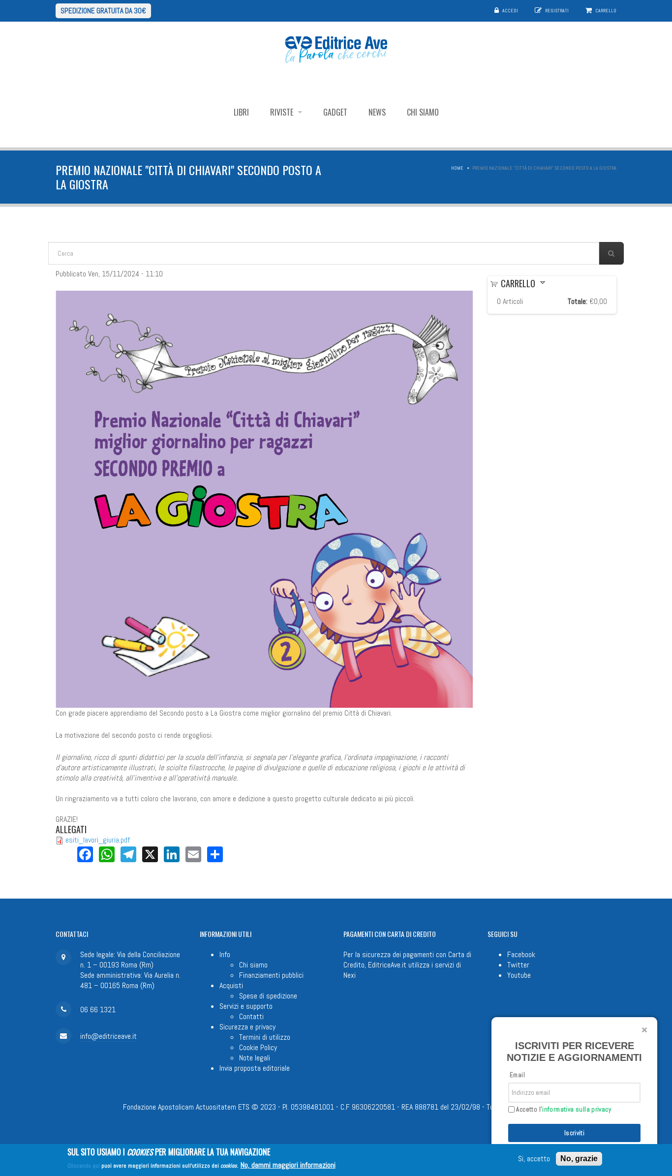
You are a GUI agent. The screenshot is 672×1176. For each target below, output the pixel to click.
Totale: (577, 301)
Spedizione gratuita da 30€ (103, 10)
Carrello (605, 10)
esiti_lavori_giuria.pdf (97, 840)
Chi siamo (423, 112)
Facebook (521, 954)
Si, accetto (534, 1159)
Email (517, 1075)
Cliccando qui (83, 1166)
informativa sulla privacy (576, 1109)
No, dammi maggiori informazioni (288, 1165)
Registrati (557, 10)
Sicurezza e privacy (247, 1027)
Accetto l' (563, 1110)
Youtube (519, 975)
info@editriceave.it (108, 1036)
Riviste (282, 112)
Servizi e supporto (246, 1006)
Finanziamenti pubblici (271, 975)
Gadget (335, 112)
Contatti (251, 1016)
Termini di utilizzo (264, 1037)
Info (224, 954)
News (377, 112)
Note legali (254, 1058)
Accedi (510, 10)
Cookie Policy (258, 1047)
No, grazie (579, 1158)
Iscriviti (574, 1133)
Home (457, 168)
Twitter (518, 965)
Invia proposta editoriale (254, 1068)
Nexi (349, 975)
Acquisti (231, 985)
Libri (241, 112)
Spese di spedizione (268, 996)
